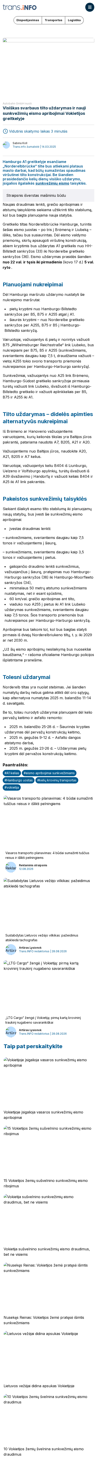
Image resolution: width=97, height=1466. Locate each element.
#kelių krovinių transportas (56, 780)
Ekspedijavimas (27, 20)
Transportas (53, 20)
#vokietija (12, 787)
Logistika (74, 20)
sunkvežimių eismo (52, 183)
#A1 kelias (12, 773)
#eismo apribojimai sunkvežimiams (49, 773)
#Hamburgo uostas (19, 780)
